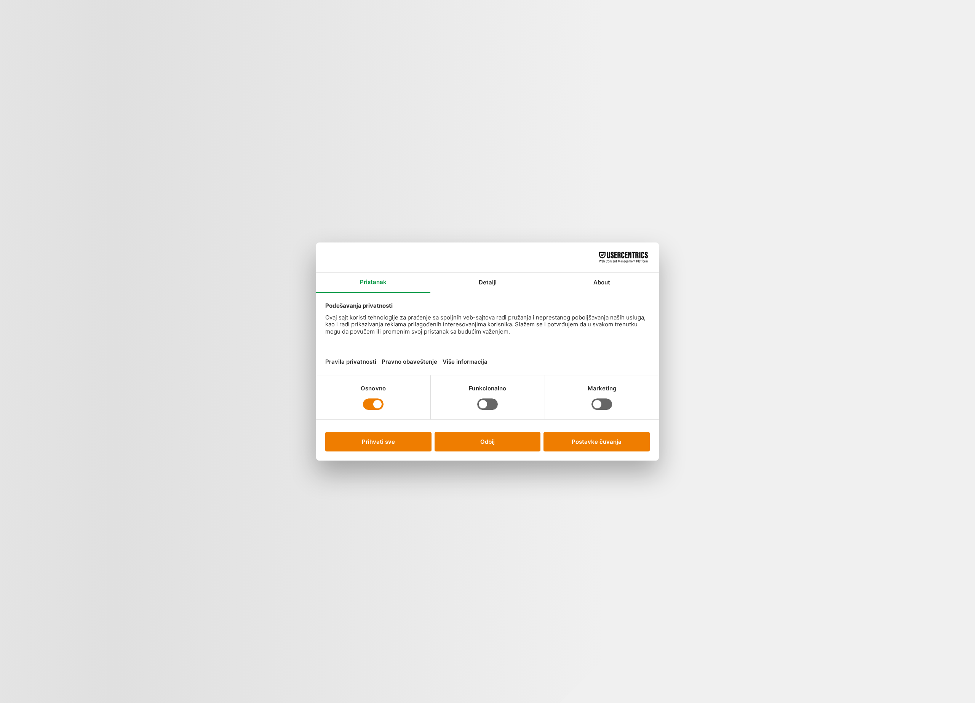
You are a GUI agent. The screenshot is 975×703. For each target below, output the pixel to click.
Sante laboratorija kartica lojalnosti (686, 499)
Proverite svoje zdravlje (581, 53)
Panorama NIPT (352, 65)
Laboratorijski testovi (722, 174)
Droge (503, 648)
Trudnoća (580, 101)
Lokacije (373, 47)
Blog (421, 29)
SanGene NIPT (330, 61)
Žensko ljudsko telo (539, 104)
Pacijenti (395, 51)
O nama (447, 33)
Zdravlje (722, 281)
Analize (251, 42)
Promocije (304, 47)
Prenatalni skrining (587, 176)
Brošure (722, 356)
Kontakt (469, 42)
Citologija (503, 583)
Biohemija (503, 508)
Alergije (503, 63)
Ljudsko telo (277, 61)
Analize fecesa (503, 147)
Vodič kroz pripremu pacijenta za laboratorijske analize (686, 209)
